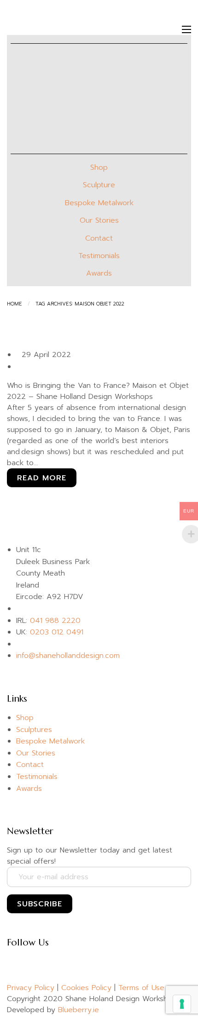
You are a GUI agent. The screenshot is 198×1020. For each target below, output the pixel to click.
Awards (99, 273)
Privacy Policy (30, 987)
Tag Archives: (79, 304)
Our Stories (99, 220)
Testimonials (99, 255)
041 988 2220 (55, 620)
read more (41, 478)
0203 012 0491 (56, 632)
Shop (99, 167)
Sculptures (34, 729)
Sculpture (99, 184)
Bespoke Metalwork (99, 202)
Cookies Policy (86, 987)
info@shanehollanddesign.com (68, 655)
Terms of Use (141, 987)
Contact (99, 238)
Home (14, 304)
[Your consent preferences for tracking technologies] (182, 1004)
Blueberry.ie (78, 1009)
